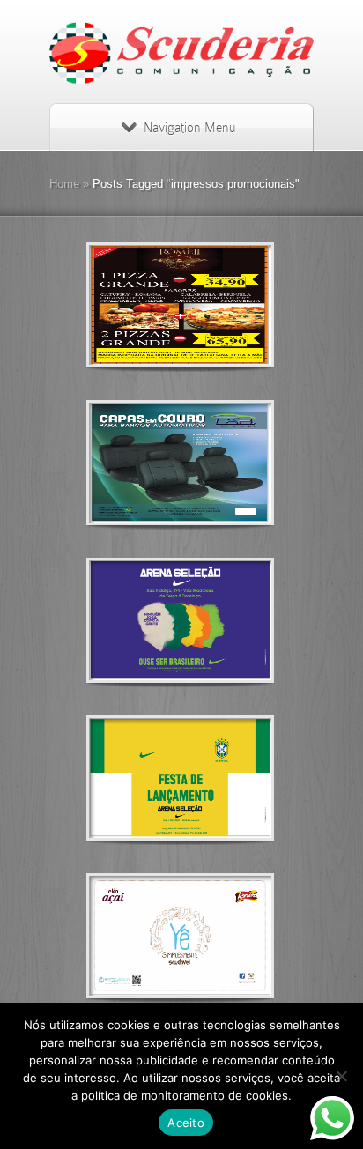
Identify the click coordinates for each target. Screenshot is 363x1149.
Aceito (185, 1123)
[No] (341, 1076)
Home (64, 183)
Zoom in (140, 305)
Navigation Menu (189, 128)
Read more (226, 305)
